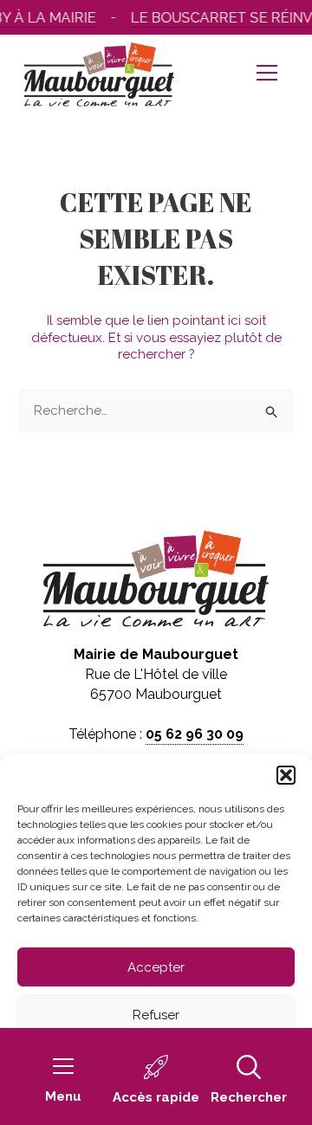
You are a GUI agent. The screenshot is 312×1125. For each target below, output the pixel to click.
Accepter (156, 967)
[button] (286, 775)
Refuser (156, 1015)
